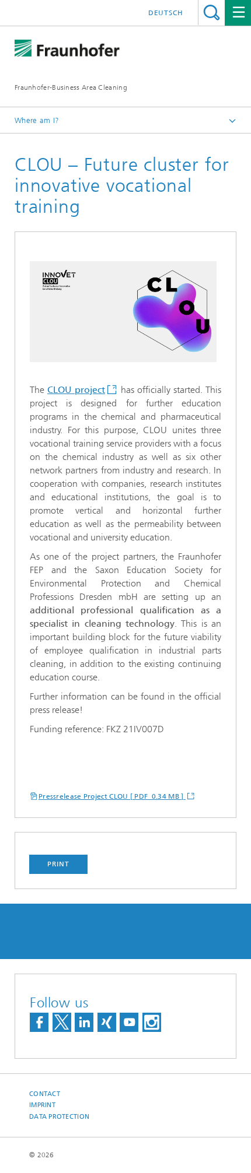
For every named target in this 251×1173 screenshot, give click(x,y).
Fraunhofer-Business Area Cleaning (71, 87)
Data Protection (59, 1117)
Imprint (42, 1105)
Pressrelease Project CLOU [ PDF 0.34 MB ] (112, 796)
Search (211, 12)
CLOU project (76, 389)
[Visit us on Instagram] (151, 1022)
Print (58, 864)
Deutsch (165, 13)
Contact (44, 1094)
